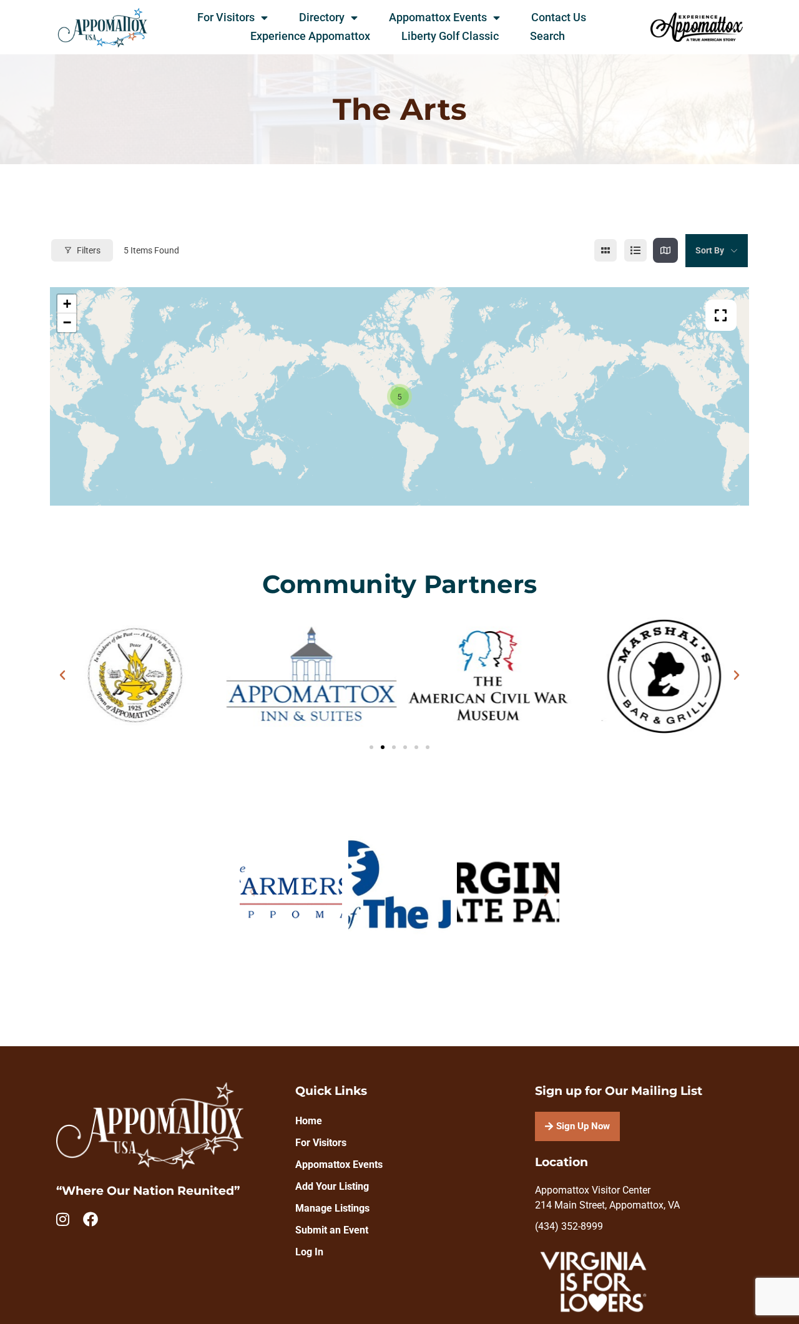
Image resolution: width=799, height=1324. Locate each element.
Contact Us (558, 17)
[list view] (635, 250)
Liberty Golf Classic (450, 36)
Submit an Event (331, 1230)
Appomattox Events (438, 17)
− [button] (67, 322)
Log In (309, 1252)
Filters (88, 250)
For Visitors (226, 17)
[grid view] (605, 250)
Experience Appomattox (310, 36)
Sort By (709, 250)
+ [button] (67, 303)
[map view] (665, 250)
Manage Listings (332, 1208)
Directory (322, 17)
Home (308, 1121)
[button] (62, 675)
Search (547, 36)
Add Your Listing (332, 1186)
